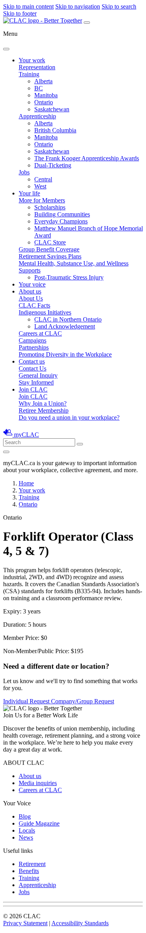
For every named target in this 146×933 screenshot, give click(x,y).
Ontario (43, 102)
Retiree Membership (44, 410)
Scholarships (49, 207)
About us (30, 776)
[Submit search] (80, 444)
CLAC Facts (34, 305)
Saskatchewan (51, 109)
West (40, 186)
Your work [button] (32, 60)
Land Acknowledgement (64, 326)
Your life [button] (29, 193)
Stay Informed (36, 382)
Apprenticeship (37, 116)
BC (38, 88)
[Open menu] (87, 22)
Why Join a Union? (43, 403)
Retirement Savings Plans (50, 256)
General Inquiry (38, 375)
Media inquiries (38, 783)
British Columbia (55, 130)
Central (43, 179)
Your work (32, 490)
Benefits (29, 871)
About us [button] (30, 291)
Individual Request (27, 701)
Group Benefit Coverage (49, 249)
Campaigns (32, 340)
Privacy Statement (25, 923)
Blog (25, 816)
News (26, 837)
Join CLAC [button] (33, 389)
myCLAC (26, 434)
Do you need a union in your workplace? (69, 417)
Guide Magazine (39, 823)
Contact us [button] (32, 361)
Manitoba (46, 95)
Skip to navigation (77, 6)
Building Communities (62, 214)
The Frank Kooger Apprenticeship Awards (86, 158)
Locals (27, 830)
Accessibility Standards (80, 923)
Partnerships (34, 347)
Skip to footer (20, 13)
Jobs (24, 172)
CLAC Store (50, 242)
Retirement (32, 864)
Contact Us (32, 368)
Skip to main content (28, 6)
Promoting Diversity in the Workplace (65, 354)
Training (29, 74)
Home (26, 483)
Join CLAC (33, 396)
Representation (37, 67)
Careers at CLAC (40, 333)
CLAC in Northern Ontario (68, 319)
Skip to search (119, 6)
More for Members (42, 200)
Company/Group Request (82, 701)
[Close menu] (6, 49)
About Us (31, 298)
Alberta (43, 81)
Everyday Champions (61, 221)
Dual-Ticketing (52, 165)
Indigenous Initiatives (45, 312)
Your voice (32, 284)
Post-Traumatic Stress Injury (69, 277)
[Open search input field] (6, 452)
